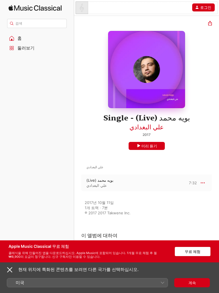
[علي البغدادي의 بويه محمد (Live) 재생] (78, 183)
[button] (37, 38)
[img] (35, 8)
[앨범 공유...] (210, 24)
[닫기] (9, 269)
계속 (192, 282)
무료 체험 (192, 251)
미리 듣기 (149, 146)
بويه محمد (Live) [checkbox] (99, 180)
